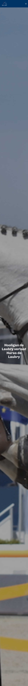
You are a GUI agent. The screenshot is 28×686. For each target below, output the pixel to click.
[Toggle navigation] (22, 3)
